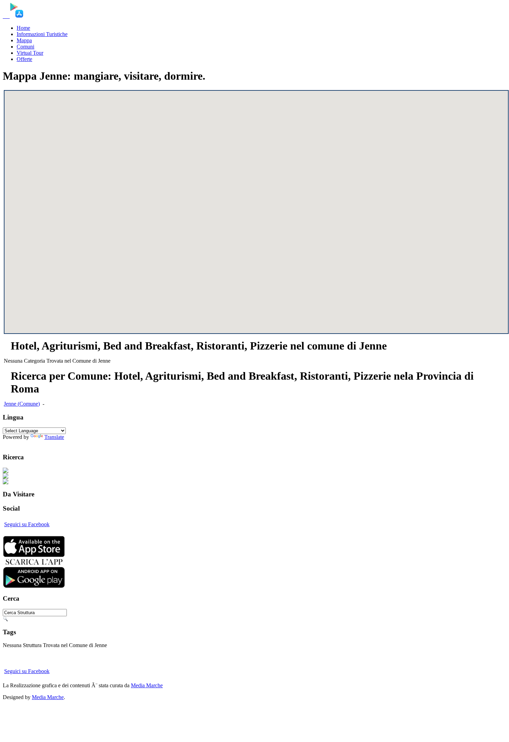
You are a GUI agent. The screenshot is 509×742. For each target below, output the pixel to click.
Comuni (25, 47)
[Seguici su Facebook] (9, 16)
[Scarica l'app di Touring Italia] (17, 16)
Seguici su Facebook (27, 524)
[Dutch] (47, 444)
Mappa (24, 40)
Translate (54, 437)
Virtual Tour (30, 53)
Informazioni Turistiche (42, 34)
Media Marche (147, 685)
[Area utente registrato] (5, 16)
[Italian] (7, 444)
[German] (37, 444)
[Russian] (57, 444)
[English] (17, 444)
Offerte (24, 59)
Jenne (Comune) (22, 404)
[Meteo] (7, 16)
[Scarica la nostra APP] (34, 586)
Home (23, 28)
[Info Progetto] (6, 16)
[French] (27, 444)
